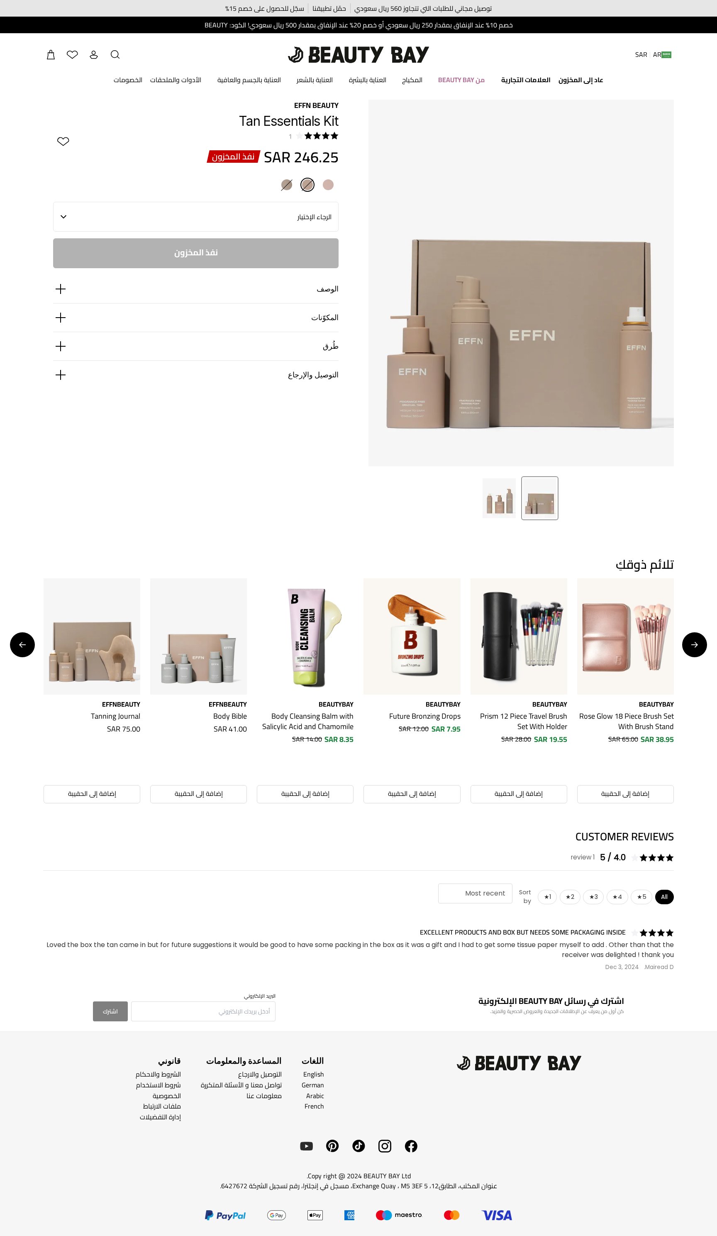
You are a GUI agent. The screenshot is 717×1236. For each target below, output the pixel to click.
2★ (570, 897)
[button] (115, 55)
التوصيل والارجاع (260, 1074)
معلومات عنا (264, 1095)
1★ (547, 897)
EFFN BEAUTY (316, 105)
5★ (641, 897)
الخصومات (128, 79)
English (313, 1074)
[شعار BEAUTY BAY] (358, 55)
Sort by (525, 897)
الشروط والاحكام (158, 1074)
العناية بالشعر (315, 79)
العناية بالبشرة (367, 79)
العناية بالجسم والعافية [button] (249, 79)
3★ (593, 897)
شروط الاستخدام (158, 1084)
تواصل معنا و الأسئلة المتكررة (241, 1084)
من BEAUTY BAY (461, 79)
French (314, 1106)
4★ (617, 897)
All (664, 897)
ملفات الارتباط (162, 1106)
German (313, 1084)
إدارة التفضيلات (160, 1116)
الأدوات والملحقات (175, 79)
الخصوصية (167, 1095)
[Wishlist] (72, 55)
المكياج (412, 79)
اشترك (110, 1011)
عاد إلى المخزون (580, 79)
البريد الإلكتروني (260, 996)
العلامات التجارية (526, 79)
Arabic (315, 1095)
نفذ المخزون (196, 252)
